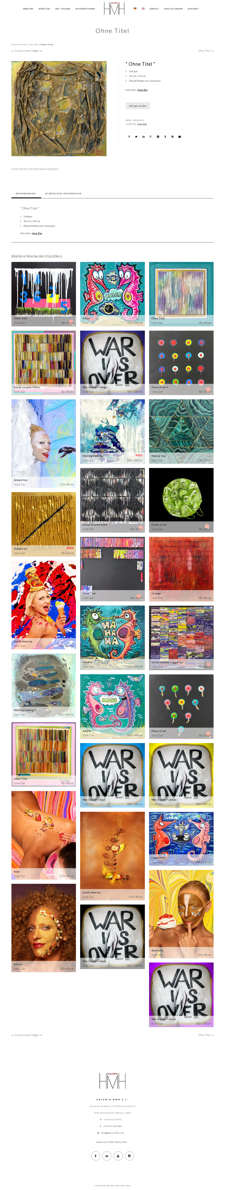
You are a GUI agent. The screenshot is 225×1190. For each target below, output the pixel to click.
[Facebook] (95, 1156)
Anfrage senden (138, 106)
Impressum (101, 1142)
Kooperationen (85, 9)
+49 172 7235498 (113, 1126)
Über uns (28, 9)
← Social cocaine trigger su (26, 50)
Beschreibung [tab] (26, 193)
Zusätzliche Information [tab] (63, 193)
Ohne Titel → (206, 50)
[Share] (129, 136)
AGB (111, 1142)
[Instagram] (129, 1156)
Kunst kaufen (19, 44)
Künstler (44, 9)
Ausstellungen (173, 9)
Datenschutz (121, 1142)
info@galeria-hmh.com (112, 1133)
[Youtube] (118, 1156)
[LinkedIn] (106, 1156)
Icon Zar (33, 44)
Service (154, 9)
